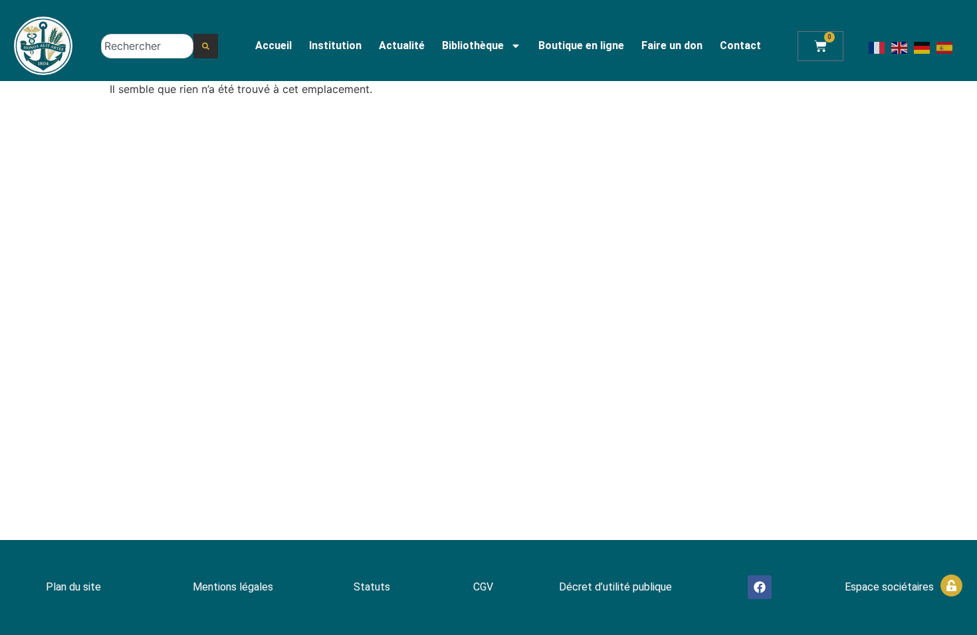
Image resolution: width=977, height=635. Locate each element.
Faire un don (672, 45)
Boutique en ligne (581, 45)
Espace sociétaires (889, 587)
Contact (740, 45)
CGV (483, 587)
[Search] (205, 46)
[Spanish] (945, 46)
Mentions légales (233, 587)
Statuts (372, 587)
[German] (922, 46)
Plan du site (73, 587)
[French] (877, 46)
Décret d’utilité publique (615, 587)
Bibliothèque (473, 45)
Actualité (402, 45)
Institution (335, 45)
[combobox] (147, 46)
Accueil (273, 45)
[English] (900, 46)
